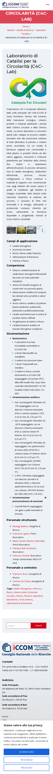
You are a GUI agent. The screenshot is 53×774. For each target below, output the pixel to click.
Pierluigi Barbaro (20, 526)
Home (25, 26)
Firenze (19, 595)
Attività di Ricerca (25, 30)
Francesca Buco (20, 574)
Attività (10, 30)
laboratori (38, 595)
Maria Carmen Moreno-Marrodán (28, 541)
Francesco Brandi (21, 555)
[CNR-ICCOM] (15, 5)
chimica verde (20, 592)
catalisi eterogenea (22, 588)
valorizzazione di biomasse (19, 603)
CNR (4, 720)
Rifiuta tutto (26, 767)
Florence (28, 595)
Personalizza (26, 759)
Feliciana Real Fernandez (24, 548)
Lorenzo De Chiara (21, 581)
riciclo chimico (26, 599)
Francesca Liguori (21, 533)
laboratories (12, 599)
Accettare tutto (26, 751)
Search (38, 625)
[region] (26, 747)
